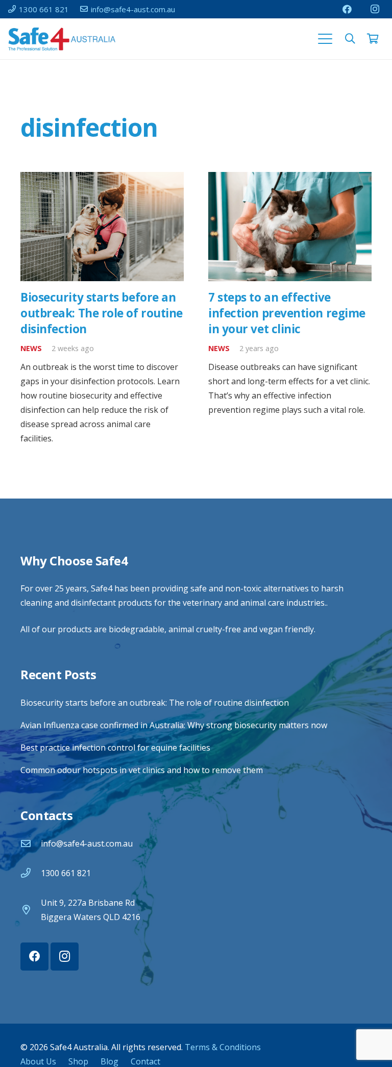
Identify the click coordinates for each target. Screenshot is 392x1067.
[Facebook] (347, 9)
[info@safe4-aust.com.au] (30, 843)
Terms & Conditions (223, 1047)
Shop (78, 1061)
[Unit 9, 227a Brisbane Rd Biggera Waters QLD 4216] (30, 909)
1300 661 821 (66, 873)
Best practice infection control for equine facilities (115, 747)
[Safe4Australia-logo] (61, 39)
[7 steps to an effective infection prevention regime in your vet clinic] (290, 226)
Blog (109, 1061)
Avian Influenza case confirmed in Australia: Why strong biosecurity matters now (173, 725)
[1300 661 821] (30, 873)
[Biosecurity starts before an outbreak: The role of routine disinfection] (102, 226)
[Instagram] (374, 9)
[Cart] (372, 38)
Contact (145, 1061)
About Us (38, 1061)
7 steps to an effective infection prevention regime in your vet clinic (286, 313)
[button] (325, 39)
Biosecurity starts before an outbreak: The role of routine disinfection (101, 313)
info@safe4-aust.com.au (87, 843)
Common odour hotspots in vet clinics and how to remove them (141, 770)
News (31, 348)
